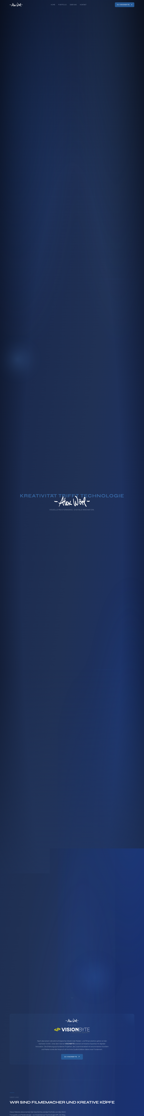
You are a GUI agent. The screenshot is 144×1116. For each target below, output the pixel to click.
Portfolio (62, 5)
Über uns (73, 5)
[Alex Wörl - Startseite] (16, 5)
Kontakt (83, 5)
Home (53, 5)
